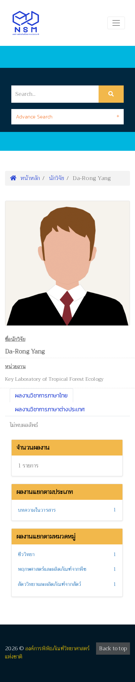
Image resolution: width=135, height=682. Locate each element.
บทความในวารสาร (37, 510)
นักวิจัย (56, 178)
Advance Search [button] (34, 116)
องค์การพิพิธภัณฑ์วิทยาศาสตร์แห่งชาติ (47, 652)
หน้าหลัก (29, 178)
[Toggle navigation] (116, 23)
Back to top (113, 648)
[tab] (67, 116)
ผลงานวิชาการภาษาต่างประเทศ (50, 409)
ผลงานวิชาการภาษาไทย (41, 395)
